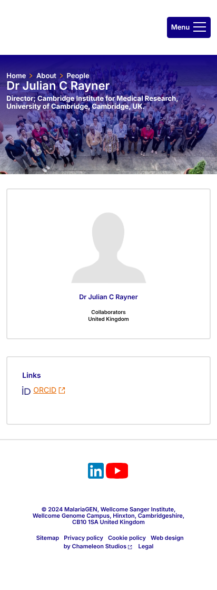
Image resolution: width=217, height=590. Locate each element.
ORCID (44, 390)
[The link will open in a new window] (96, 472)
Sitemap (47, 537)
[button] (189, 27)
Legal (146, 546)
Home (16, 76)
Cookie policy (127, 537)
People (77, 76)
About (46, 76)
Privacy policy (83, 537)
